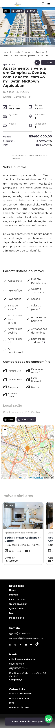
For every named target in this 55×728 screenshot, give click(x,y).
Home (5, 52)
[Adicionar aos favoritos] (40, 505)
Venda (27, 52)
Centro (5, 56)
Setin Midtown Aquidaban (24, 56)
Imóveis (16, 52)
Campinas (40, 52)
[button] (27, 449)
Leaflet (24, 477)
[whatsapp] (48, 719)
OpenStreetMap (36, 477)
